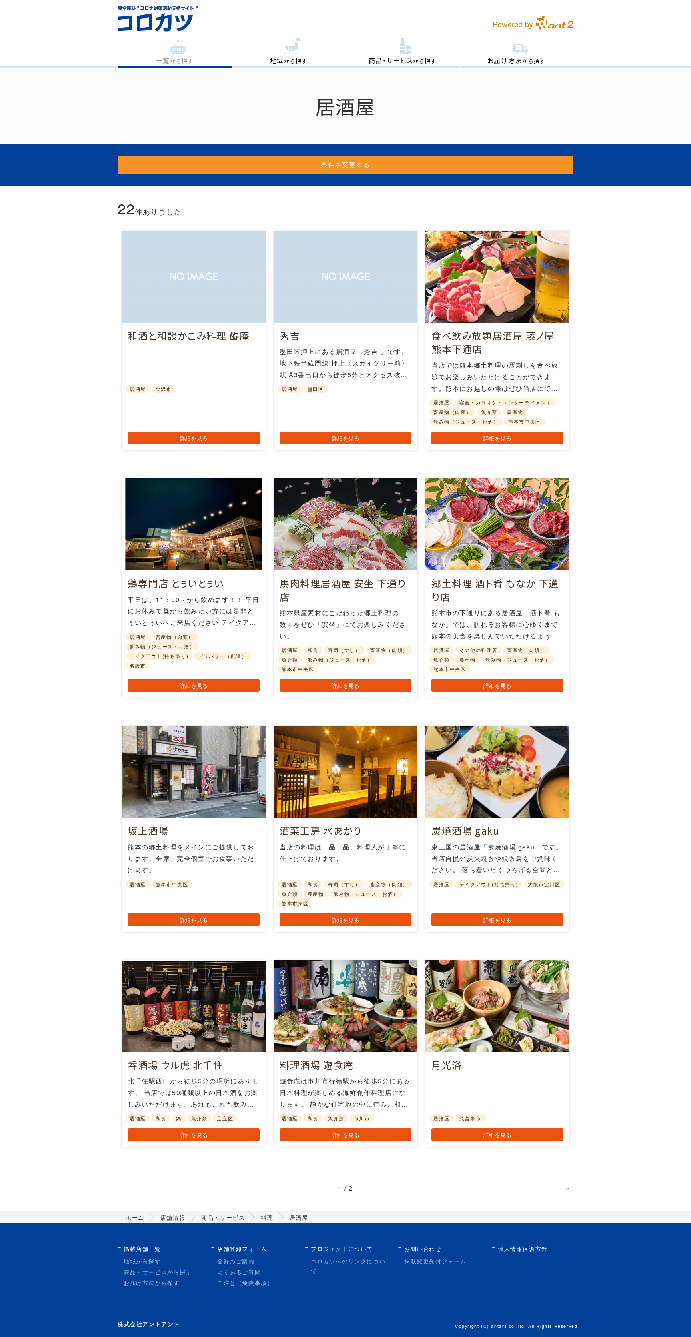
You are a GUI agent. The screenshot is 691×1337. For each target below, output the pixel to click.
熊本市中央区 (524, 421)
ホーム (135, 1217)
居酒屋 (138, 388)
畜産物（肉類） (452, 411)
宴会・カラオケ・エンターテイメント (505, 402)
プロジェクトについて (342, 1249)
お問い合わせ (423, 1249)
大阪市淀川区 (544, 884)
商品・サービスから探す (158, 1272)
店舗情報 (172, 1217)
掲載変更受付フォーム (435, 1261)
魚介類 (489, 411)
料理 (267, 1217)
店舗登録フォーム (242, 1249)
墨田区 (316, 388)
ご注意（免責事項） (245, 1283)
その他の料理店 (478, 649)
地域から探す (142, 1261)
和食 (313, 649)
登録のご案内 (236, 1261)
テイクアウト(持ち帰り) (159, 655)
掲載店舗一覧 (142, 1249)
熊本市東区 (295, 903)
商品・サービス (223, 1217)
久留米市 (470, 1118)
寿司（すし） (344, 649)
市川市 (362, 1118)
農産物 (515, 411)
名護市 (138, 665)
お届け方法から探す (152, 1283)
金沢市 (164, 388)
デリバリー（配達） (222, 655)
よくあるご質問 (239, 1272)
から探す (175, 60)
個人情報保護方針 (523, 1249)
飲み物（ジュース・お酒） (466, 421)
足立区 (225, 1118)
